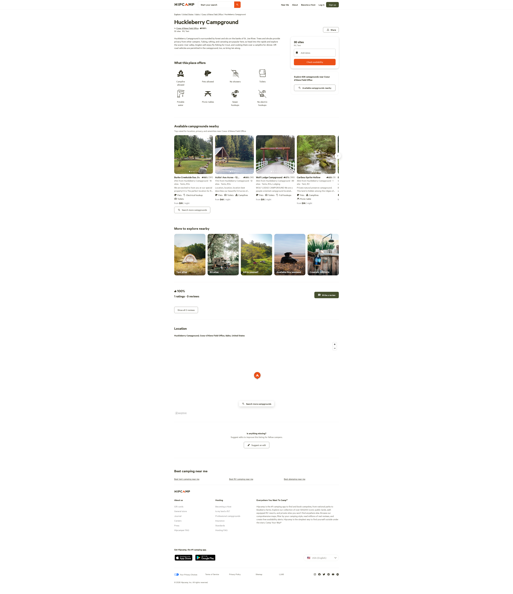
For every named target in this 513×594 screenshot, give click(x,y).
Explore (177, 14)
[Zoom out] (335, 348)
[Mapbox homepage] (181, 413)
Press (176, 525)
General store (180, 511)
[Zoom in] (335, 344)
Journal (177, 515)
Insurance (219, 520)
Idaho (197, 14)
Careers (177, 520)
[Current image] (190, 171)
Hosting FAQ (221, 530)
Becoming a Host (223, 506)
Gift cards (178, 506)
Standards (220, 525)
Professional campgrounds (227, 515)
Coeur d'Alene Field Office (212, 14)
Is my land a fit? (222, 511)
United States (187, 14)
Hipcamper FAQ (181, 530)
